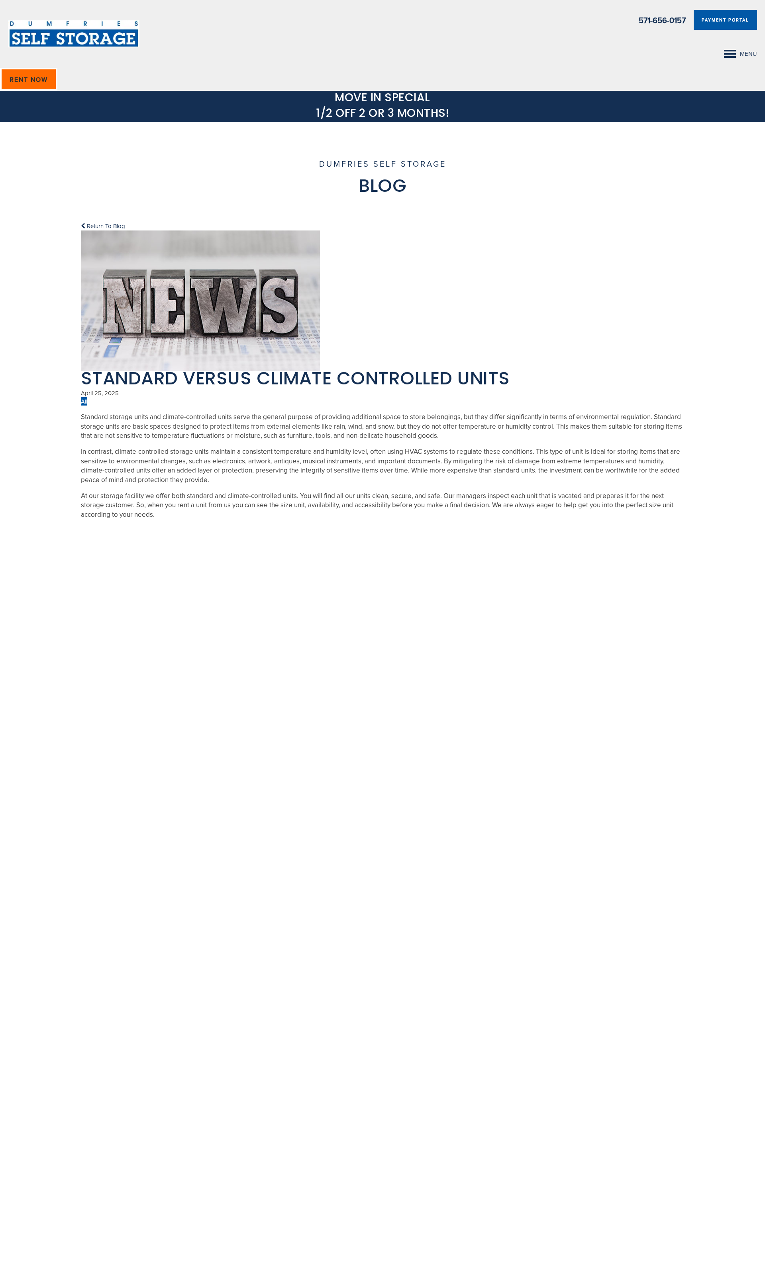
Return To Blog (105, 226)
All (84, 401)
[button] (725, 20)
